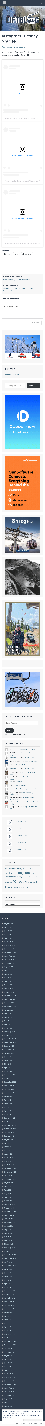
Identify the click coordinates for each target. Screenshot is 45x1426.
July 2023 (7, 1057)
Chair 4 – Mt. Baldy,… (32, 761)
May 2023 (7, 1064)
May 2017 (7, 1323)
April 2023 (8, 1068)
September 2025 (10, 963)
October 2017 (9, 1305)
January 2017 (9, 1338)
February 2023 (9, 1075)
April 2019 (8, 1240)
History (19, 868)
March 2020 (8, 1201)
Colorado (19, 828)
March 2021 (8, 1158)
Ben (11, 781)
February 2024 (9, 1032)
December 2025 (10, 952)
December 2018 (10, 1255)
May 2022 (7, 1107)
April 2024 (8, 1024)
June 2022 (8, 1104)
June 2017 (8, 1320)
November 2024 (10, 999)
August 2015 (9, 1399)
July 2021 (7, 1143)
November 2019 (10, 1215)
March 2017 (8, 1330)
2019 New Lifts (21, 836)
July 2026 (7, 927)
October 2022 (9, 1089)
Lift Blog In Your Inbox (18, 716)
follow (9, 731)
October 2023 (9, 1046)
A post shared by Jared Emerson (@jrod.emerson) (22, 181)
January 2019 (9, 1251)
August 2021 (9, 1140)
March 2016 (8, 1374)
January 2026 (9, 949)
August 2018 (9, 1269)
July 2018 (7, 1273)
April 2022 (8, 1111)
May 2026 (7, 934)
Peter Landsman (20, 47)
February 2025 (9, 988)
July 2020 (7, 1186)
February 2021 (9, 1161)
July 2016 (7, 1359)
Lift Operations (23, 877)
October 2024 (9, 1003)
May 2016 (7, 1366)
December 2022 (10, 1082)
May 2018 (7, 1280)
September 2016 (10, 1352)
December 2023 (10, 1039)
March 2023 (8, 1071)
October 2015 (9, 1392)
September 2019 (10, 1222)
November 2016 (10, 1345)
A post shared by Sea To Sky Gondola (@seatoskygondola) (23, 118)
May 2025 (7, 978)
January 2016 (9, 1381)
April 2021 (8, 1154)
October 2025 (9, 960)
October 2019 (9, 1219)
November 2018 (10, 1258)
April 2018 (8, 1284)
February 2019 (9, 1247)
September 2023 (10, 1050)
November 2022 (10, 1086)
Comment (35, 323)
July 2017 (7, 1316)
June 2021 (8, 1147)
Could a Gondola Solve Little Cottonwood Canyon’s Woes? (18, 288)
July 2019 (7, 1229)
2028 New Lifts (21, 850)
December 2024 (10, 996)
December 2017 (10, 1298)
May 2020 (7, 1193)
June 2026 (8, 931)
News (18, 882)
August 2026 (9, 924)
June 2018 (8, 1276)
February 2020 (9, 1204)
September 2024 (10, 1006)
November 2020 (10, 1172)
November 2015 (10, 1388)
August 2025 (9, 967)
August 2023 (9, 1053)
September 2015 (10, 1395)
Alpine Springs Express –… (27, 749)
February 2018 (9, 1291)
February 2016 (9, 1377)
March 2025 (8, 985)
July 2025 (7, 970)
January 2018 (9, 1294)
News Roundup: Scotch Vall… (26, 789)
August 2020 (9, 1183)
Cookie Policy (7, 1417)
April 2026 (8, 938)
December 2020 (10, 1168)
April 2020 (8, 1197)
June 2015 (8, 1406)
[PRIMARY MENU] (5, 3)
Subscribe (33, 385)
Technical (24, 888)
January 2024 (9, 1035)
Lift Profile (33, 877)
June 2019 (8, 1233)
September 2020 (10, 1179)
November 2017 (10, 1302)
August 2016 (9, 1356)
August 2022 (9, 1096)
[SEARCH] (40, 3)
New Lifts (8, 883)
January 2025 (9, 992)
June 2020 (8, 1190)
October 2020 (9, 1176)
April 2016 (8, 1370)
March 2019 (8, 1244)
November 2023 (10, 1042)
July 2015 (7, 1402)
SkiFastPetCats (15, 757)
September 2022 (10, 1093)
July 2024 (7, 1014)
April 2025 (8, 981)
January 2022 (9, 1122)
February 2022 (9, 1118)
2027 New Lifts (28, 757)
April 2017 (8, 1327)
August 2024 (9, 1010)
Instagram (7, 269)
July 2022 (7, 1100)
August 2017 (9, 1312)
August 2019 (9, 1226)
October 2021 (9, 1132)
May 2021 (7, 1150)
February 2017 (9, 1334)
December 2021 (10, 1125)
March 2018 (8, 1287)
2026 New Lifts (21, 843)
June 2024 (8, 1017)
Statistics (16, 887)
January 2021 (9, 1165)
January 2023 (9, 1078)
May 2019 (7, 1237)
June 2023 (8, 1060)
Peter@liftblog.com (12, 374)
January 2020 (9, 1208)
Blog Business (10, 868)
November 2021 (10, 1129)
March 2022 (8, 1114)
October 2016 (9, 1348)
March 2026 (8, 942)
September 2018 (10, 1266)
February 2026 (9, 945)
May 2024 (7, 1021)
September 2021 (10, 1136)
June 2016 (8, 1363)
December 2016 (10, 1341)
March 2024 (8, 1028)
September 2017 (10, 1309)
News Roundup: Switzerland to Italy (17, 278)
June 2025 (8, 974)
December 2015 (10, 1384)
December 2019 (10, 1211)
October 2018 (9, 1262)
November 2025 (10, 956)
